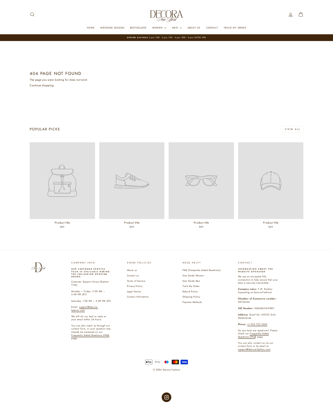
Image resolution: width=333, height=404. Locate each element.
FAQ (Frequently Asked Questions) (201, 270)
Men (175, 27)
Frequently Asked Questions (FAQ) (90, 335)
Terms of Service (136, 280)
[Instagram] (166, 397)
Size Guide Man (191, 280)
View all (292, 129)
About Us (194, 27)
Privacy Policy (135, 286)
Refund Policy (190, 291)
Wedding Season (112, 27)
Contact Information (138, 296)
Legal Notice (134, 291)
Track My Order (235, 27)
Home (91, 27)
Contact (212, 27)
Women (157, 27)
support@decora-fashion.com (254, 349)
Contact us (133, 275)
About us (132, 270)
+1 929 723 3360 (257, 324)
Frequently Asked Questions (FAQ (253, 335)
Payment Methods (192, 302)
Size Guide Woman (193, 275)
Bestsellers (138, 27)
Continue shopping (42, 85)
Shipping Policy (191, 296)
